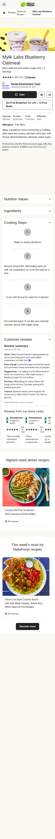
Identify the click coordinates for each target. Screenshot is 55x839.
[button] (27, 211)
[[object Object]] (42, 95)
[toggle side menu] (4, 4)
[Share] (49, 95)
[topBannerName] (27, 22)
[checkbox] (3, 77)
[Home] (4, 13)
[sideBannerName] (28, 173)
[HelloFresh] (27, 4)
